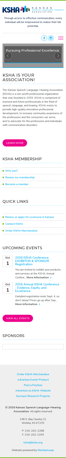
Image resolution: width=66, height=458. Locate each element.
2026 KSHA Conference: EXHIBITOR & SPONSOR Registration (32, 261)
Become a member (17, 184)
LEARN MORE (15, 142)
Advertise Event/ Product (33, 380)
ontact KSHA (15, 224)
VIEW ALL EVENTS (17, 318)
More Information (38, 277)
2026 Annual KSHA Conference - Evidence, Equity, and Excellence (37, 287)
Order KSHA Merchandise (21, 231)
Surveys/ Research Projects (33, 396)
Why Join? (11, 171)
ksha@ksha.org (33, 442)
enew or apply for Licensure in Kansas (30, 217)
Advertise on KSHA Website (33, 390)
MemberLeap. (46, 450)
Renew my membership (20, 177)
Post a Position (33, 385)
